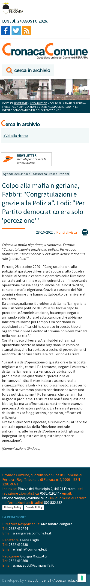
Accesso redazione (68, 580)
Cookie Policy (34, 507)
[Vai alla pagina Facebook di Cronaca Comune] (5, 31)
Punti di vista (66, 232)
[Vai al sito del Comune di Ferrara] (12, 8)
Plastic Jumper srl (37, 580)
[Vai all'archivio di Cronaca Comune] (28, 70)
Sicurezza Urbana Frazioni (51, 174)
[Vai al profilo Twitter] (16, 31)
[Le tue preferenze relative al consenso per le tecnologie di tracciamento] (82, 578)
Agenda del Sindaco (16, 174)
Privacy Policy (12, 507)
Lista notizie (38, 103)
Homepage (20, 103)
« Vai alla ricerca (15, 135)
